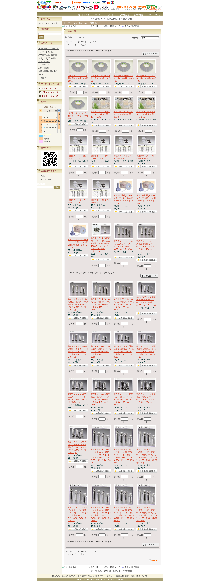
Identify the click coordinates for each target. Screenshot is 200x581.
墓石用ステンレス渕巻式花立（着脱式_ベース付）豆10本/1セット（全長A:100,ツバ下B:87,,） (146, 351)
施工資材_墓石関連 (131, 26)
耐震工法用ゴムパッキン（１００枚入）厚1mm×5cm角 (100, 114)
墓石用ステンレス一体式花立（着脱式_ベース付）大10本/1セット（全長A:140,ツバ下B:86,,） (146, 246)
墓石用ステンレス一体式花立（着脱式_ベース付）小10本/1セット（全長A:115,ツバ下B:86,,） (101, 304)
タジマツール (44, 65)
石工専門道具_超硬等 (47, 55)
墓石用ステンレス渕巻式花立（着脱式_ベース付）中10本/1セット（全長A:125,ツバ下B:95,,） (101, 351)
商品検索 (41, 184)
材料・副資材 (44, 68)
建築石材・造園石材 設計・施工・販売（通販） (127, 576)
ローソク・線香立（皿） (89, 26)
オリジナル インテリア (48, 48)
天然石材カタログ (48, 171)
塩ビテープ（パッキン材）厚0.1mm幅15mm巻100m (78, 78)
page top (154, 560)
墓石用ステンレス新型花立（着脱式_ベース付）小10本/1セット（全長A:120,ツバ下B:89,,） (145, 399)
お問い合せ (139, 15)
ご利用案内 (124, 15)
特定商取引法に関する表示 (91, 576)
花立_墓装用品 (70, 26)
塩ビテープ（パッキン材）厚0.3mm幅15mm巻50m (124, 78)
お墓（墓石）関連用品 (47, 71)
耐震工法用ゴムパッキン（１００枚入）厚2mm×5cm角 (123, 114)
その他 (41, 74)
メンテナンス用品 (46, 52)
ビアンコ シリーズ (50, 92)
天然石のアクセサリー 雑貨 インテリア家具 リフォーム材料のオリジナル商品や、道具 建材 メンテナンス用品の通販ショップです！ (100, 10)
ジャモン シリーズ (50, 96)
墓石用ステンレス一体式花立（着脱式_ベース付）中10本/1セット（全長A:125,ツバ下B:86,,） (78, 304)
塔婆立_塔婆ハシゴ (111, 26)
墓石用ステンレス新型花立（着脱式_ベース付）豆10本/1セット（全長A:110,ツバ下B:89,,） (77, 447)
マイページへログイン (104, 15)
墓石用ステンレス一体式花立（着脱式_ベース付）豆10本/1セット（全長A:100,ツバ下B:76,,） (124, 304)
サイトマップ (155, 15)
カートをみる (83, 15)
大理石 (43, 176)
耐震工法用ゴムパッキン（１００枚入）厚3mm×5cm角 (145, 114)
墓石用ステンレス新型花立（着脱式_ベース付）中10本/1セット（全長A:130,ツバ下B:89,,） (123, 399)
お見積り (42, 78)
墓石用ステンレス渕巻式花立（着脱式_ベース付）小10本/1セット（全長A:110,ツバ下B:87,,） (124, 351)
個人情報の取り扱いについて (64, 576)
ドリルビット (44, 62)
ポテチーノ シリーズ (51, 88)
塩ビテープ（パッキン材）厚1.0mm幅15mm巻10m (78, 115)
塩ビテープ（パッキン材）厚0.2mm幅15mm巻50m (101, 78)
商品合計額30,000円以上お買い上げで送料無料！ (112, 19)
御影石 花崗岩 (47, 179)
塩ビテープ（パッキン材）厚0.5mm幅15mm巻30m (146, 78)
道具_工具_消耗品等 (47, 58)
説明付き (69, 37)
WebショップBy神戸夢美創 (131, 6)
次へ (76, 45)
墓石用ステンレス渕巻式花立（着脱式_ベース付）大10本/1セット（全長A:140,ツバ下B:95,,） (78, 351)
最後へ (84, 45)
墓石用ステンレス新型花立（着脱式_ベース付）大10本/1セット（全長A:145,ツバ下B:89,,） (100, 399)
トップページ (69, 23)
